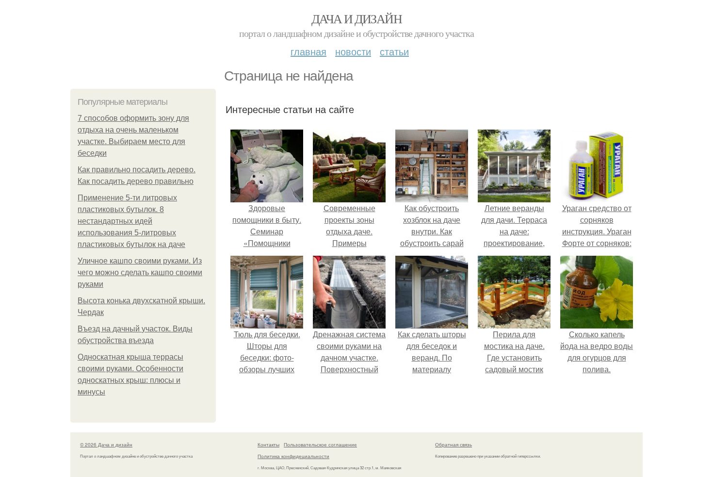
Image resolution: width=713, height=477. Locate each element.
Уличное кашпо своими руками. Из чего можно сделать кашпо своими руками (140, 272)
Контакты (268, 444)
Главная (308, 51)
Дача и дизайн (356, 18)
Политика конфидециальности (293, 456)
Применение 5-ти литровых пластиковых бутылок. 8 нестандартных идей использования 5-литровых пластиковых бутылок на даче (131, 221)
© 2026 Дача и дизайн (106, 444)
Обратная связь (453, 444)
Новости (353, 51)
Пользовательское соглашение (320, 444)
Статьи (394, 51)
